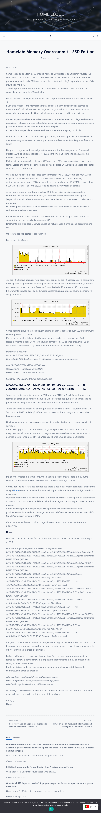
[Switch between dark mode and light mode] (93, 36)
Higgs (44, 58)
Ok (51, 809)
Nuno (16, 490)
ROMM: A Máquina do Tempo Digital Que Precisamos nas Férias (39, 767)
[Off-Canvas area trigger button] (4, 36)
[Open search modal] (97, 36)
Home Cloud (50, 14)
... (64, 755)
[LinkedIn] (50, 36)
